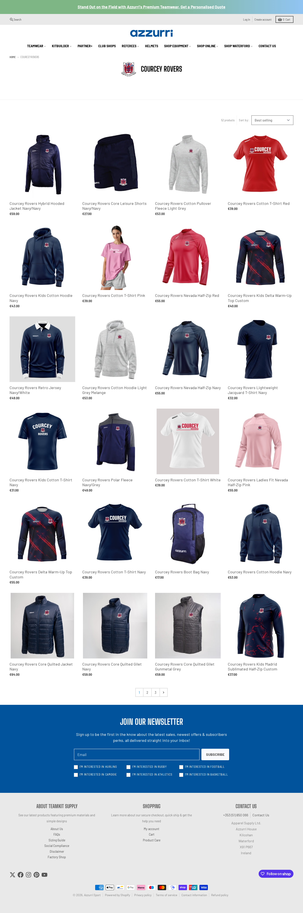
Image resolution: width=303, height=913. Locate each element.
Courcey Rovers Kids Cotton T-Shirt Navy (41, 482)
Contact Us (260, 815)
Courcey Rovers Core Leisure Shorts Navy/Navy (114, 206)
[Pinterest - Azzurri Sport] (36, 875)
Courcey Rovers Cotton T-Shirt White (188, 479)
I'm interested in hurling (98, 766)
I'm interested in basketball (206, 774)
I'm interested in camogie (98, 774)
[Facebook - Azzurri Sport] (21, 875)
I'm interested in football (205, 766)
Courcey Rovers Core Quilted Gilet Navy (112, 667)
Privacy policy (143, 895)
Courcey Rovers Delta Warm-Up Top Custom (41, 574)
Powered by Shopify (117, 895)
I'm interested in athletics (152, 774)
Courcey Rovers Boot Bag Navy (182, 571)
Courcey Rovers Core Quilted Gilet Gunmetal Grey (184, 667)
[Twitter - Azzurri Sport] (13, 875)
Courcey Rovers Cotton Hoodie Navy (259, 571)
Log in (246, 19)
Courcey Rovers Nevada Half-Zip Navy (188, 387)
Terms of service (166, 895)
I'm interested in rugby (149, 766)
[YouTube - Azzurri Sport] (44, 875)
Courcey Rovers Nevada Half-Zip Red (187, 295)
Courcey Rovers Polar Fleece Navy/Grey (107, 482)
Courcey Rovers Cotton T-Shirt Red (259, 203)
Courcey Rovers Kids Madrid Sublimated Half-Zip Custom (252, 667)
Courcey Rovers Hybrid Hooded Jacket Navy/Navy (37, 206)
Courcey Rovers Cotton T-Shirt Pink (113, 295)
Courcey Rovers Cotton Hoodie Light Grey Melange (114, 390)
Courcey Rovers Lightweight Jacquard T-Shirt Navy (253, 390)
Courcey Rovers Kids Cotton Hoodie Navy (41, 298)
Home (13, 57)
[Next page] (163, 692)
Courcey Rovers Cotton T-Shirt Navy (114, 571)
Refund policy (219, 895)
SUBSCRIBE (215, 754)
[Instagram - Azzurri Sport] (28, 875)
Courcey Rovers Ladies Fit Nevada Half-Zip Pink (258, 482)
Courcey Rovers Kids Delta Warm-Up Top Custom (260, 298)
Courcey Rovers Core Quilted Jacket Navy (41, 667)
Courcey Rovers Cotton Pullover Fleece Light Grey (183, 206)
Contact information (194, 895)
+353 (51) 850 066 (235, 815)
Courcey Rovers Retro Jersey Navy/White (35, 390)
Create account (263, 19)
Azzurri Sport (92, 895)
